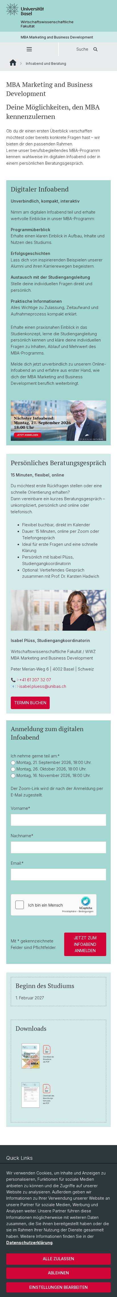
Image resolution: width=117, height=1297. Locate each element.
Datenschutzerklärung (29, 1242)
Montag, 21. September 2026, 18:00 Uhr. (53, 762)
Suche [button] (82, 49)
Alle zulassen (58, 1258)
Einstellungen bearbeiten (58, 1287)
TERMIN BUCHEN (30, 702)
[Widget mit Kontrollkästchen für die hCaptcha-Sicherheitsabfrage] (54, 905)
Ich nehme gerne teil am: (35, 755)
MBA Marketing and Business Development (57, 37)
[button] (29, 49)
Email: (17, 863)
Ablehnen (58, 1272)
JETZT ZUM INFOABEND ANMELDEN (85, 944)
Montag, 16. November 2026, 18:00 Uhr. (53, 775)
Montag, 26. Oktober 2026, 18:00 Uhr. (50, 768)
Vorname (20, 808)
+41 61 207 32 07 (35, 679)
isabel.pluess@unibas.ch (42, 686)
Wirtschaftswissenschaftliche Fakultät (47, 24)
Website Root (13, 62)
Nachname (22, 835)
